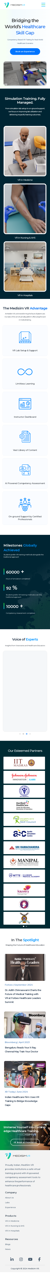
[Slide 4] (30, 734)
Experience (10, 1207)
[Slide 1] (20, 734)
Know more (23, 151)
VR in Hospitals (12, 1231)
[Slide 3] (26, 734)
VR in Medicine (12, 1221)
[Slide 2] (23, 734)
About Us (9, 1198)
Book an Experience (25, 51)
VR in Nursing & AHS (14, 1226)
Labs (7, 1202)
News (8, 1249)
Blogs (7, 1244)
